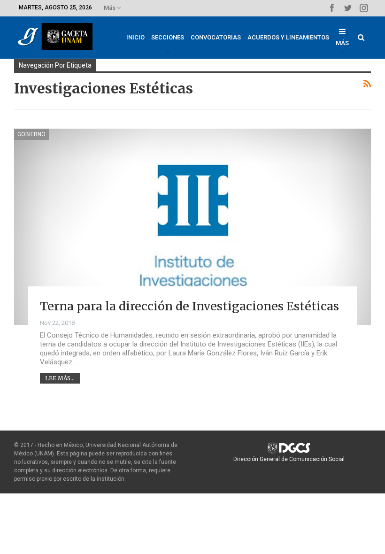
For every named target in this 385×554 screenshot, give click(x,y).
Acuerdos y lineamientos (288, 37)
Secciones (167, 37)
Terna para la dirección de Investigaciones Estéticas (189, 306)
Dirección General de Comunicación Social (289, 459)
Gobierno (31, 134)
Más (110, 7)
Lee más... (60, 378)
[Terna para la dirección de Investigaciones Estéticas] (192, 227)
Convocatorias (216, 37)
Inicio (135, 37)
